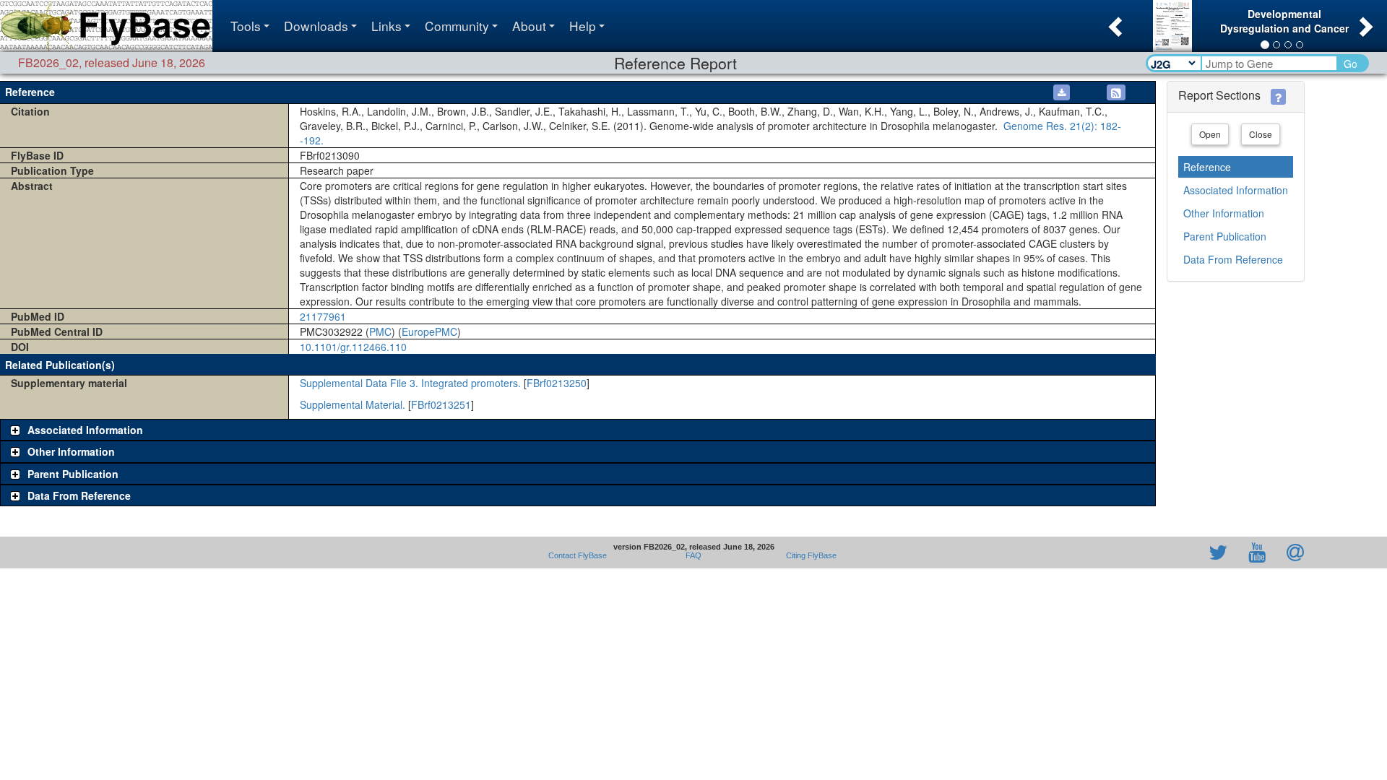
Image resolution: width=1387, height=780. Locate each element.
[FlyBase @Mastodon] (1176, 552)
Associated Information (1235, 190)
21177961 (323, 316)
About (529, 26)
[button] (1113, 22)
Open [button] (1210, 134)
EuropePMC (429, 331)
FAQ (693, 555)
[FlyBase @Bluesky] (1134, 552)
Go (1350, 63)
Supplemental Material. (352, 404)
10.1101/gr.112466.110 (353, 346)
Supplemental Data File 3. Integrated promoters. (410, 383)
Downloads (316, 26)
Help (582, 26)
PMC (380, 331)
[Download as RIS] (1061, 92)
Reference (1207, 167)
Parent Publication (1224, 236)
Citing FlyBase (809, 555)
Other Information (1223, 213)
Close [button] (1260, 134)
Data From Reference (1233, 259)
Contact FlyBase (577, 555)
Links (386, 26)
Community (457, 26)
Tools (245, 26)
